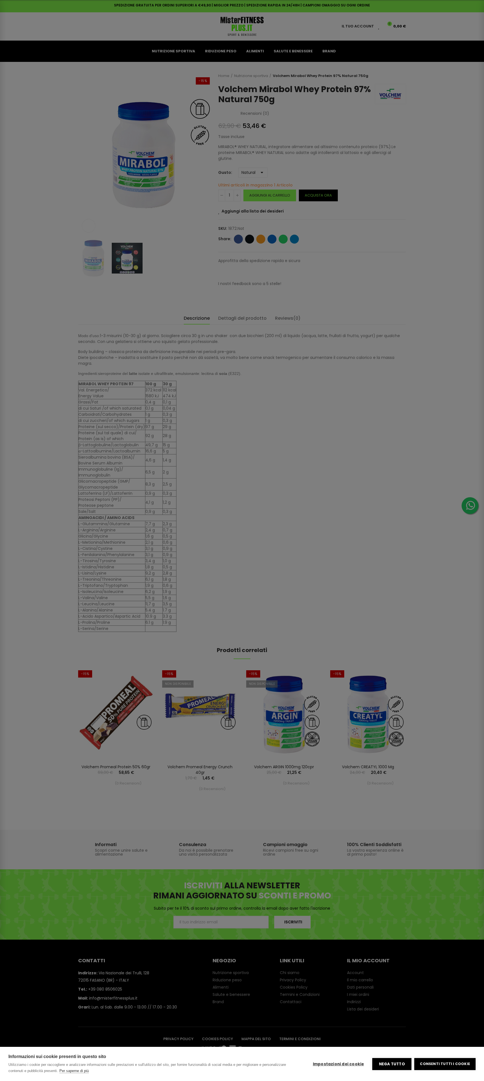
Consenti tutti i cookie (445, 1063)
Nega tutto (392, 1064)
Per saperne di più (74, 1071)
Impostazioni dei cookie (338, 1064)
